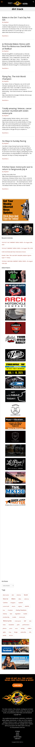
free (4, 610)
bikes (20, 599)
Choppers (12, 602)
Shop (10, 632)
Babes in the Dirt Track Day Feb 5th (16, 18)
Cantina (5, 602)
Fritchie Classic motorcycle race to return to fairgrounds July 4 (17, 168)
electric (13, 606)
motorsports (18, 621)
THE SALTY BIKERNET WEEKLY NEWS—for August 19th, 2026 (17, 248)
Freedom (10, 610)
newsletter (11, 624)
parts (18, 624)
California (26, 599)
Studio (17, 731)
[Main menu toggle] (2, 2)
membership (6, 617)
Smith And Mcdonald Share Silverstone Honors (14, 252)
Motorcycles (7, 621)
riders (29, 628)
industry (5, 614)
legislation (18, 614)
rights (4, 632)
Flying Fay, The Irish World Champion (14, 77)
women (11, 635)
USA (30, 632)
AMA (13, 595)
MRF (25, 621)
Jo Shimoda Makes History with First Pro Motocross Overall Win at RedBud (16, 46)
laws (11, 614)
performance (25, 624)
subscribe (23, 632)
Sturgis (16, 632)
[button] (33, 2)
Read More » (5, 36)
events (27, 606)
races (16, 628)
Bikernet (5, 599)
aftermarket (6, 595)
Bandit (26, 595)
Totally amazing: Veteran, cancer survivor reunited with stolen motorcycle (17, 110)
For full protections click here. (17, 727)
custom (20, 602)
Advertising (17, 737)
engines (20, 606)
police (10, 628)
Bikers (13, 599)
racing (22, 628)
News (17, 735)
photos (5, 628)
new (30, 621)
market (25, 614)
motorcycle (22, 617)
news (4, 624)
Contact (17, 738)
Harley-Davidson (21, 610)
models (14, 617)
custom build (6, 606)
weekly (4, 635)
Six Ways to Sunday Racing (14, 141)
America (19, 595)
